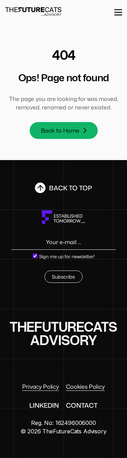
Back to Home (60, 130)
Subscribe (63, 276)
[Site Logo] (34, 11)
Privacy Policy (40, 386)
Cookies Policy (85, 386)
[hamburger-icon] (118, 12)
